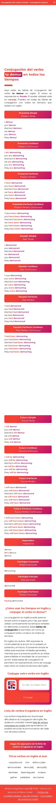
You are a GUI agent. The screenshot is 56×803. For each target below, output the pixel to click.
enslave (42, 772)
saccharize (38, 777)
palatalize (25, 777)
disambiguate (28, 772)
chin (27, 762)
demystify (42, 767)
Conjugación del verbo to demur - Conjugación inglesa (24, 2)
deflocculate (39, 762)
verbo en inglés (20, 93)
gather (13, 777)
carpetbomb (15, 762)
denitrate (13, 772)
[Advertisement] (28, 35)
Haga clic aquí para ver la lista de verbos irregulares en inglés (28, 745)
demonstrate (14, 767)
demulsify (29, 767)
